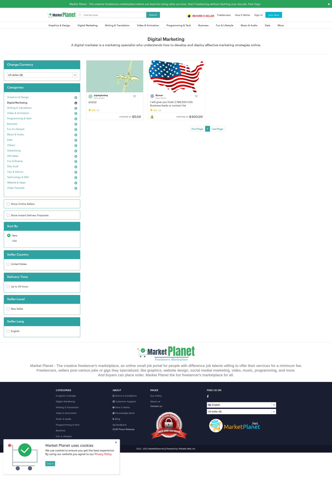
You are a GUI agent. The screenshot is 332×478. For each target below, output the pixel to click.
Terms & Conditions (125, 395)
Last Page (217, 128)
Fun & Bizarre (14, 161)
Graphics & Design (59, 25)
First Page (197, 128)
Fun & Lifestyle (224, 25)
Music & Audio (249, 25)
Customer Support (125, 401)
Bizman (159, 95)
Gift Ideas (12, 155)
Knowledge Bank (125, 413)
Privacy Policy (103, 454)
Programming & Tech (179, 25)
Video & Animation (148, 25)
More (281, 25)
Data (267, 25)
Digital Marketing (88, 25)
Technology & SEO (18, 177)
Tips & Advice (15, 171)
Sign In (258, 15)
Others (11, 145)
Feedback (120, 424)
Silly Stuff (12, 166)
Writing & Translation (117, 25)
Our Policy (156, 395)
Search (153, 14)
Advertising (14, 150)
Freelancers (224, 15)
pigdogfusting (101, 95)
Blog (117, 419)
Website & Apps (16, 182)
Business (203, 25)
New (14, 235)
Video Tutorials (15, 187)
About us (155, 401)
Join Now (273, 15)
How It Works (242, 15)
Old (14, 240)
